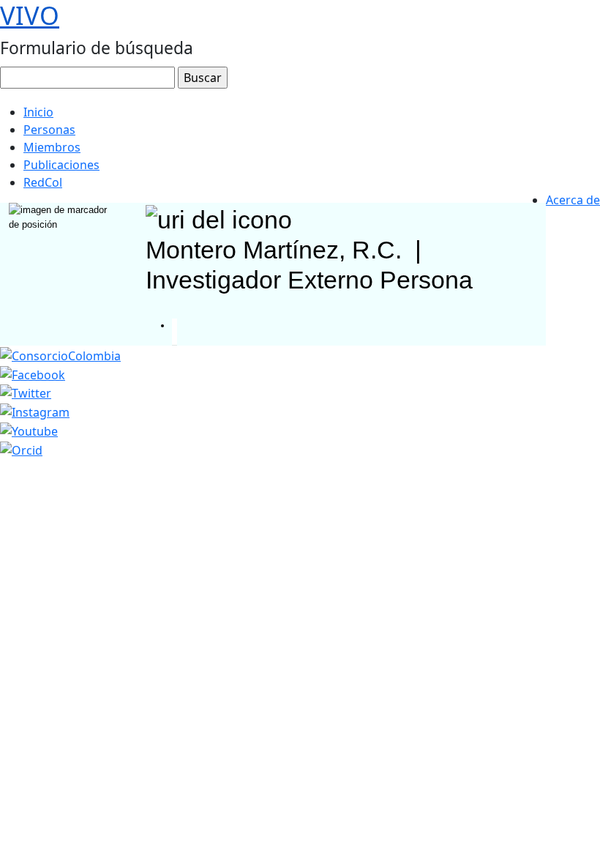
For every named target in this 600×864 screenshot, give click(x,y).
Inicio (38, 112)
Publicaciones (61, 165)
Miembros (51, 147)
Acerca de (573, 200)
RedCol (42, 182)
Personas (49, 130)
